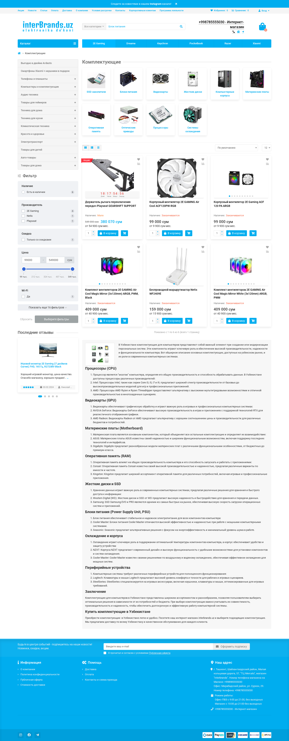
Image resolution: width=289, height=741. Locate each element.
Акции (21, 10)
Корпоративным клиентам (142, 10)
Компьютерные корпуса (225, 93)
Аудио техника (29, 94)
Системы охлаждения (192, 129)
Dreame (130, 43)
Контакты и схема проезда (101, 679)
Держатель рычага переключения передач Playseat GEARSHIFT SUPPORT (110, 203)
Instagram (155, 3)
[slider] (23, 269)
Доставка (67, 10)
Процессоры (160, 127)
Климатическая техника (35, 126)
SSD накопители (96, 91)
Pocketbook (196, 43)
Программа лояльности (171, 10)
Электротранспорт (32, 141)
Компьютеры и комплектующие (40, 86)
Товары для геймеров (33, 102)
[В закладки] (139, 159)
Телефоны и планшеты (34, 78)
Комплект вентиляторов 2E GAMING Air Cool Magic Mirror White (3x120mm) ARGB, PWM (240, 293)
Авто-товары (28, 157)
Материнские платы (257, 91)
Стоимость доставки (32, 684)
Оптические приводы (128, 129)
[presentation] (18, 365)
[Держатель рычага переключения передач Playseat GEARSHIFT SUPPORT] (112, 178)
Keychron (162, 43)
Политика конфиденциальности (40, 674)
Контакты (120, 10)
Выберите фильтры (56, 319)
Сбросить (26, 319)
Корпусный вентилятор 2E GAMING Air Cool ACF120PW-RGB (174, 203)
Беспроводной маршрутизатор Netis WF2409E (173, 291)
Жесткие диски (193, 91)
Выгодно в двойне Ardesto (36, 63)
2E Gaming (99, 43)
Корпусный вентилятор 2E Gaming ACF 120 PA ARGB (239, 203)
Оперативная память (96, 129)
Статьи (43, 10)
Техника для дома (31, 110)
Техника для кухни (32, 118)
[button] (40, 396)
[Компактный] (98, 148)
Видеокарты (160, 91)
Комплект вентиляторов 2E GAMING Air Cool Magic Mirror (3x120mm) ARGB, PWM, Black (111, 293)
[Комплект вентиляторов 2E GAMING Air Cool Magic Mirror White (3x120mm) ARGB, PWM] (241, 266)
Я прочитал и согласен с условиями (139, 653)
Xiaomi (256, 43)
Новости (32, 10)
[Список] (92, 148)
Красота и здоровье (32, 133)
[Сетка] (85, 148)
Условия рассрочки (101, 10)
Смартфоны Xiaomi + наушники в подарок (45, 70)
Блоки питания (128, 91)
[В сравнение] (139, 164)
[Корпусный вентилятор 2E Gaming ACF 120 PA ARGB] (241, 178)
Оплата (54, 10)
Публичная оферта (31, 679)
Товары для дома (31, 165)
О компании (82, 10)
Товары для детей (31, 149)
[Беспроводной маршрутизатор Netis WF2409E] (176, 266)
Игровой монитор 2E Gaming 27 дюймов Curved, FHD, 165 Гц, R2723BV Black (44, 365)
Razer (228, 43)
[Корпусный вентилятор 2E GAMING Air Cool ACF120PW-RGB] (176, 178)
